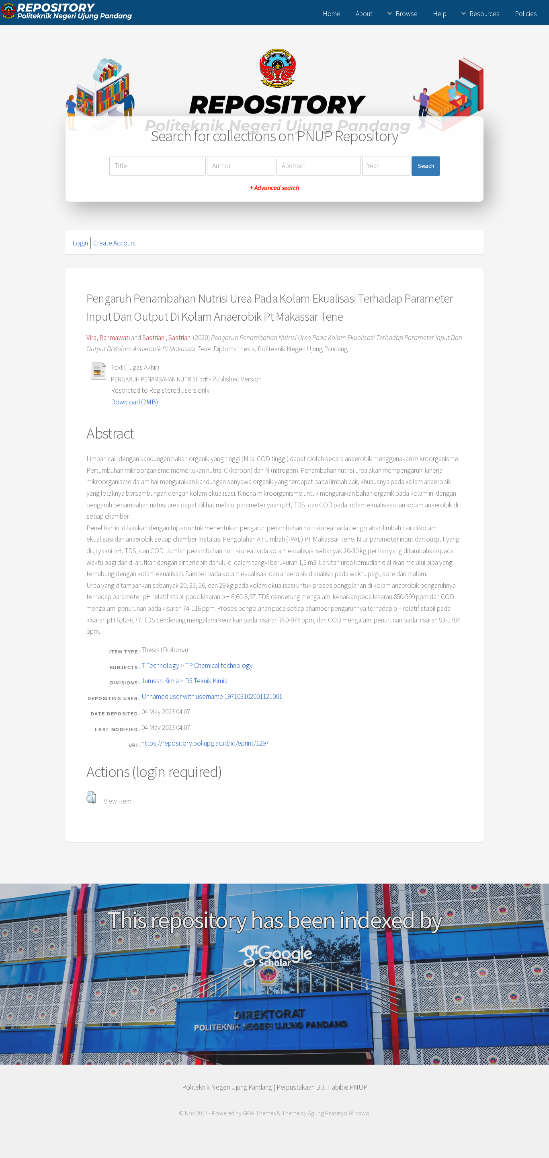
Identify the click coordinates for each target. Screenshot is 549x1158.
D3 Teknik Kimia (206, 680)
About (364, 13)
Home (331, 13)
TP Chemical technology (219, 665)
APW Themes (259, 1113)
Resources (484, 13)
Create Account (114, 243)
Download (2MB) (134, 402)
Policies (526, 13)
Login (80, 243)
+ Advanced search (274, 188)
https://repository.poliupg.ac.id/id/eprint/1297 (205, 743)
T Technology (160, 665)
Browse (406, 13)
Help (440, 13)
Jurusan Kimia (160, 680)
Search (426, 166)
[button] (91, 797)
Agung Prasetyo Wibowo (338, 1113)
